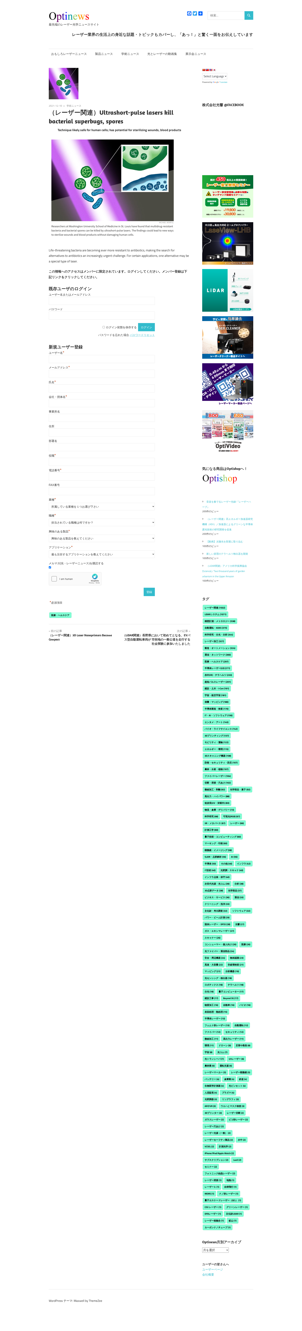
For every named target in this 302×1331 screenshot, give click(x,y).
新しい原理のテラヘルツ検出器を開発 (227, 554)
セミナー (211, 1166)
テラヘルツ (235, 984)
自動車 (228, 1005)
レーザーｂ (212, 1187)
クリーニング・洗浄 (217, 904)
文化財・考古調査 (216, 911)
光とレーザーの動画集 (162, 54)
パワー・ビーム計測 (217, 917)
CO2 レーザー (213, 1207)
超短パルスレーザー (218, 682)
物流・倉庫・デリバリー (219, 809)
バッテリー (212, 1079)
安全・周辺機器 (215, 958)
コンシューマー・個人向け (220, 944)
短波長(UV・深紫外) (217, 803)
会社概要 (208, 1274)
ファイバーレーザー (218, 776)
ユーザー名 (56, 352)
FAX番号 (54, 485)
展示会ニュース (195, 54)
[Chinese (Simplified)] (203, 70)
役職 (52, 455)
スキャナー (212, 937)
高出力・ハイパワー (217, 796)
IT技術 (210, 870)
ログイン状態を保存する (121, 327)
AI (234, 856)
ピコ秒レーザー (238, 1119)
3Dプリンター (213, 1113)
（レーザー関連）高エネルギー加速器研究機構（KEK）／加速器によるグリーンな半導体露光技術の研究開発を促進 (227, 524)
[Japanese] (214, 70)
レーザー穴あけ (214, 1126)
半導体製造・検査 (216, 708)
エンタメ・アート (216, 722)
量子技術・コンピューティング (223, 836)
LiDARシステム (215, 614)
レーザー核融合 (214, 1220)
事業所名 (54, 411)
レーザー (237, 823)
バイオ (244, 1005)
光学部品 (235, 890)
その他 (226, 863)
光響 (239, 924)
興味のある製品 (59, 531)
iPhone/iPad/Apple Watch (219, 1153)
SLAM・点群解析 (215, 856)
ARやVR (210, 1106)
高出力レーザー (233, 1038)
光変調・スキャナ (232, 870)
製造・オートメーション (220, 648)
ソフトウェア (241, 911)
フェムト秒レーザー (217, 1025)
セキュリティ (234, 1032)
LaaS (237, 1160)
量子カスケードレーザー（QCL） (223, 1200)
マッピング (212, 971)
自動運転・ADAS (216, 627)
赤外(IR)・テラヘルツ (218, 675)
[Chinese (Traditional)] (207, 70)
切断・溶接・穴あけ (218, 782)
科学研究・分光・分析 (219, 634)
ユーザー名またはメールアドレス (70, 294)
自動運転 (241, 1025)
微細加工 (211, 1038)
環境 (209, 1045)
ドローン (225, 1045)
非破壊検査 (235, 964)
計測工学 (211, 830)
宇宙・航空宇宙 (215, 695)
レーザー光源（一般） (218, 1133)
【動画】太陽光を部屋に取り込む (224, 541)
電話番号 (55, 470)
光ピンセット (237, 1085)
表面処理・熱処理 (216, 1012)
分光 (209, 991)
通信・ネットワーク (218, 654)
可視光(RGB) (231, 816)
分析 (239, 883)
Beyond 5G (230, 998)
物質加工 (211, 1005)
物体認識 (236, 958)
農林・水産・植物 (216, 769)
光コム (222, 1052)
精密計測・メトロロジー (220, 621)
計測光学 (225, 1146)
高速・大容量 (214, 964)
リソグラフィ (230, 1099)
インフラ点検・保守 (217, 877)
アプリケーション (61, 547)
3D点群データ (214, 890)
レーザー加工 (214, 641)
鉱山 (232, 1220)
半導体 (210, 863)
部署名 (53, 440)
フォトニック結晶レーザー (220, 1173)
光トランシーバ (214, 1059)
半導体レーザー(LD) (217, 668)
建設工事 (211, 998)
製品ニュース (104, 54)
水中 (242, 1140)
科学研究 (211, 816)
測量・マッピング (216, 702)
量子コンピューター (231, 991)
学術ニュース (130, 54)
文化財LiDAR (234, 1213)
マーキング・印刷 (216, 843)
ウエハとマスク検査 (232, 1106)
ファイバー (212, 1032)
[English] (210, 70)
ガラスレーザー (214, 1119)
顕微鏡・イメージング (218, 850)
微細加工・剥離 (215, 789)
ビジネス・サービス (217, 897)
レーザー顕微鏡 (240, 1072)
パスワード (56, 309)
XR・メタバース (215, 823)
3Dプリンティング (217, 735)
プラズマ (228, 1092)
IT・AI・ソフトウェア (218, 715)
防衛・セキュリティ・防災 (221, 762)
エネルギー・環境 (216, 749)
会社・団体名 (58, 396)
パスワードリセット (142, 335)
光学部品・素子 (240, 789)
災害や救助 (243, 1045)
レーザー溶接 (213, 1180)
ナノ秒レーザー (228, 1193)
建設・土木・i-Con (217, 688)
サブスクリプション (216, 1160)
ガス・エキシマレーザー (219, 931)
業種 (52, 499)
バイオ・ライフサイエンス (221, 729)
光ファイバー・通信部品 (219, 951)
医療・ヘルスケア (60, 615)
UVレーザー (236, 1059)
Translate (223, 82)
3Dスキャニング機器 (218, 755)
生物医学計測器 (214, 1085)
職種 (52, 515)
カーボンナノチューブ (218, 1227)
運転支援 (226, 1065)
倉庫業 (229, 1079)
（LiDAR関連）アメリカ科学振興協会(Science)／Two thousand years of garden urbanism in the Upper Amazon (224, 571)
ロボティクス (214, 984)
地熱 (230, 1180)
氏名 (52, 382)
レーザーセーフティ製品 (219, 1140)
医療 (245, 944)
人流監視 (211, 1092)
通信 (239, 897)
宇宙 (208, 1052)
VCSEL (209, 1146)
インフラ (243, 863)
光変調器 (211, 1099)
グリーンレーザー (237, 1207)
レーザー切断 (235, 1113)
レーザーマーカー (215, 1072)
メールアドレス (59, 367)
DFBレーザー (213, 1213)
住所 (51, 426)
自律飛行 (230, 1187)
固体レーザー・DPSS (217, 924)
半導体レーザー (215, 1018)
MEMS (209, 1193)
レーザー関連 (215, 607)
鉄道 (243, 1079)
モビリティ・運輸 (216, 742)
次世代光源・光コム (217, 883)
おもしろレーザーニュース (69, 54)
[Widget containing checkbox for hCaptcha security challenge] (75, 578)
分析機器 (232, 971)
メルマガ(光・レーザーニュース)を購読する (76, 563)
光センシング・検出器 (218, 978)
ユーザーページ (212, 1269)
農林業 (210, 1065)
